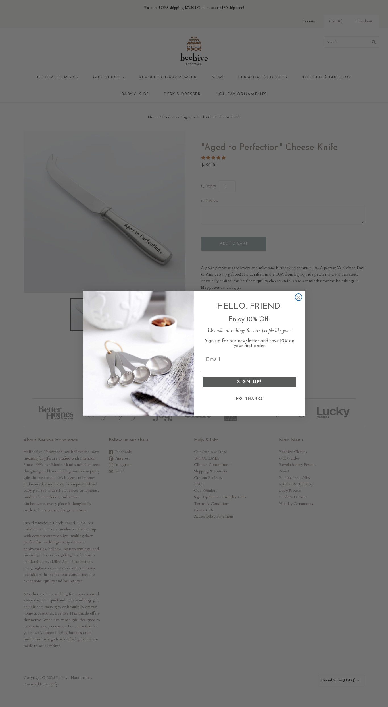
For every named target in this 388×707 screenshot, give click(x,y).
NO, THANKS (249, 398)
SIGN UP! (249, 382)
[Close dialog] (298, 297)
